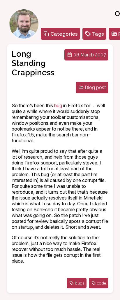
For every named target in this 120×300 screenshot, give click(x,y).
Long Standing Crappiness (33, 63)
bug (58, 105)
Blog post (95, 87)
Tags (98, 34)
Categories (64, 34)
